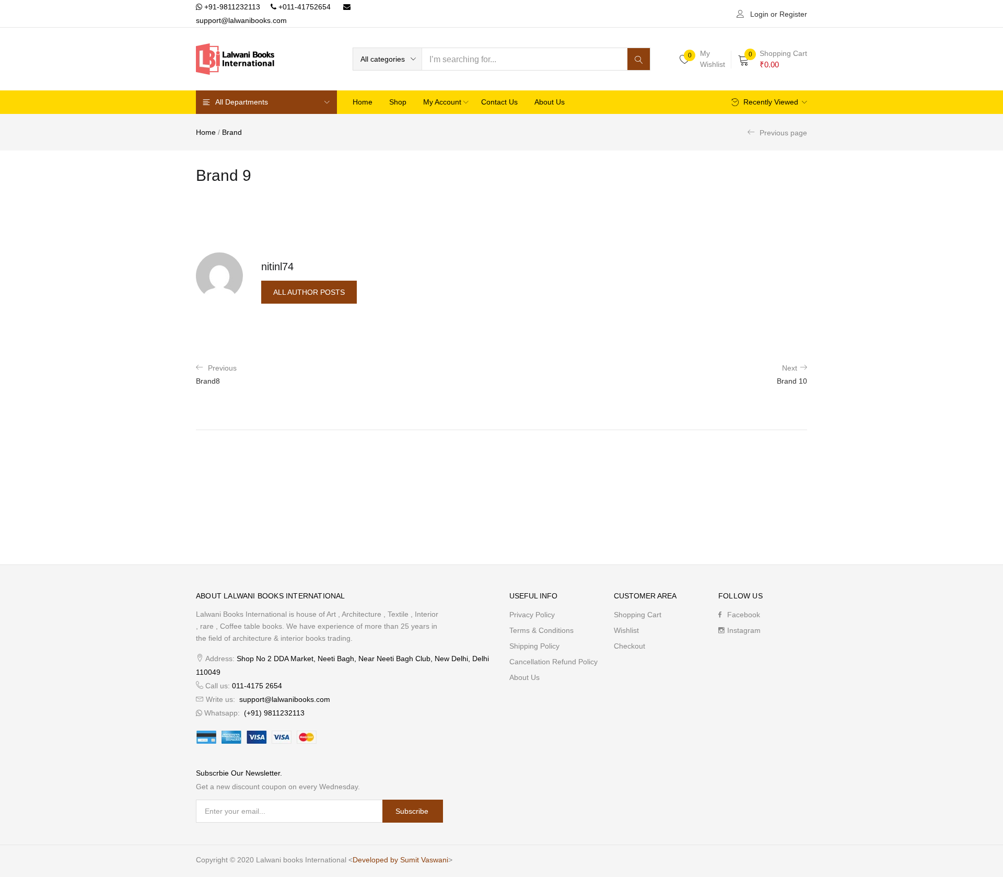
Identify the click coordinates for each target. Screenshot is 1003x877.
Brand (232, 132)
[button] (387, 59)
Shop (397, 102)
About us (549, 102)
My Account (443, 102)
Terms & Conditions (541, 630)
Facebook (743, 614)
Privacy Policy (532, 614)
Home (362, 102)
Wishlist (626, 630)
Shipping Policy (534, 646)
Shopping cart (637, 614)
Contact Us (499, 102)
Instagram (744, 630)
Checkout (629, 646)
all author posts (309, 292)
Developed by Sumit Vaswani (400, 860)
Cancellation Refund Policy (553, 661)
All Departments (241, 102)
